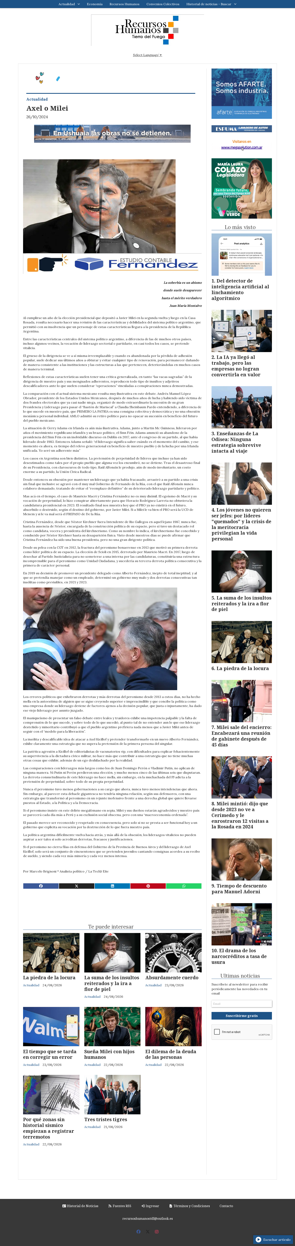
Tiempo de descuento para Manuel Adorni (239, 888)
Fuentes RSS (121, 1206)
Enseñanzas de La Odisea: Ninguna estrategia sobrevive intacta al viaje (236, 442)
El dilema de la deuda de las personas (170, 1054)
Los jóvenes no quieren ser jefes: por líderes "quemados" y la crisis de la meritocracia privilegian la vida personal (241, 524)
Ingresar (152, 1206)
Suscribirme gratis (242, 1016)
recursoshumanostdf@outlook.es (147, 1218)
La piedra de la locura (49, 977)
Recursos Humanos (124, 4)
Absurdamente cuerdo (171, 977)
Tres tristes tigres (105, 1119)
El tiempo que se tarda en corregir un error (49, 1054)
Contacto (226, 1206)
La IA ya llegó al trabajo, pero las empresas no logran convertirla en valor (236, 366)
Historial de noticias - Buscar (208, 4)
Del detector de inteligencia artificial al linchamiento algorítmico (240, 289)
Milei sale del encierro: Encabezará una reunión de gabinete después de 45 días (242, 736)
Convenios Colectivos (162, 4)
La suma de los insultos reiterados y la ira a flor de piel (111, 983)
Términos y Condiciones (191, 1206)
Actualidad (67, 4)
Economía (95, 4)
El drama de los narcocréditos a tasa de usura (239, 956)
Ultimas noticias (240, 976)
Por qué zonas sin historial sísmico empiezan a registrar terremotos (48, 1128)
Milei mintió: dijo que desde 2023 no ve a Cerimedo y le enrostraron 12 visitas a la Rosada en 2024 (240, 815)
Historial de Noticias (82, 1206)
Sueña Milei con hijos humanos (109, 1054)
